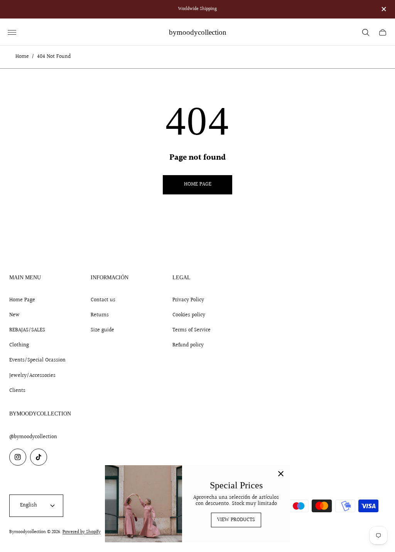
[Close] (280, 474)
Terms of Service (191, 330)
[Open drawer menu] (11, 32)
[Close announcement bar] (383, 9)
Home (22, 57)
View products (236, 520)
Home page (197, 184)
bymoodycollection (197, 32)
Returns (100, 315)
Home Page (22, 300)
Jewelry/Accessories (32, 375)
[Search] (365, 32)
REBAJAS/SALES (27, 330)
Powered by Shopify (81, 532)
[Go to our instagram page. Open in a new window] (17, 457)
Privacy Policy (188, 300)
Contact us (103, 300)
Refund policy (188, 345)
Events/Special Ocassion (37, 360)
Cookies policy (188, 315)
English (28, 505)
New (14, 315)
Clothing (19, 345)
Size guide (102, 330)
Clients (17, 391)
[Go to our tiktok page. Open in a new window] (38, 457)
